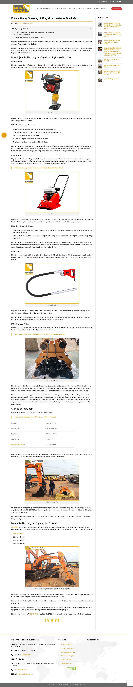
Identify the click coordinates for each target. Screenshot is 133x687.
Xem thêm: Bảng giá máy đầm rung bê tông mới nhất (35, 417)
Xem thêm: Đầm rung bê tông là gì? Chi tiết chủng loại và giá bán (40, 334)
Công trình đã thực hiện (68, 652)
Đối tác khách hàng (66, 645)
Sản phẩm (55, 8)
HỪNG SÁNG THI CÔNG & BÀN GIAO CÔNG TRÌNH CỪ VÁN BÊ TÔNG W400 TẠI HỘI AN (112, 25)
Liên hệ (103, 8)
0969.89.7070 (33, 614)
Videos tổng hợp (66, 659)
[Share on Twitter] (48, 620)
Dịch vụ (63, 8)
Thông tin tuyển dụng (67, 648)
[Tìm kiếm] (91, 1)
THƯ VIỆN (96, 8)
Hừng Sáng (29, 23)
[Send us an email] (115, 1)
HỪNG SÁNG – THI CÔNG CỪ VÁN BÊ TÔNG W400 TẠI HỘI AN (112, 34)
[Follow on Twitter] (113, 1)
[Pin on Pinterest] (55, 620)
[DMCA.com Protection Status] (71, 668)
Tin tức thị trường (66, 663)
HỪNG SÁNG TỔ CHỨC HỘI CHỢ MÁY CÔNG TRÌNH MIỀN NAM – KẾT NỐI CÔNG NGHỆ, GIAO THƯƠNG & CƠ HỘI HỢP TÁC (113, 51)
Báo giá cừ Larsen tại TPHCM (110, 60)
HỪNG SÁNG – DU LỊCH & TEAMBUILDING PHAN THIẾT (112, 42)
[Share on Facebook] (45, 620)
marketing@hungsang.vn (25, 674)
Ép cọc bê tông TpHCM (111, 79)
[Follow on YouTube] (120, 1)
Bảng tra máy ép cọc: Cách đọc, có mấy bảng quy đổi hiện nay (112, 73)
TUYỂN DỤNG (88, 8)
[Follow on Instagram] (112, 1)
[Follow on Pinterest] (117, 1)
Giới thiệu (46, 8)
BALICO (82, 684)
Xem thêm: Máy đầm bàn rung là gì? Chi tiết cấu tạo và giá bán (39, 168)
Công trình (71, 8)
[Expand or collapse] (90, 28)
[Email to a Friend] (52, 620)
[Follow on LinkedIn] (119, 1)
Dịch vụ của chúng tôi (67, 656)
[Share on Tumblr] (58, 620)
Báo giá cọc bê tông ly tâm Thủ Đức (112, 66)
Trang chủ (38, 8)
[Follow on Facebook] (110, 1)
